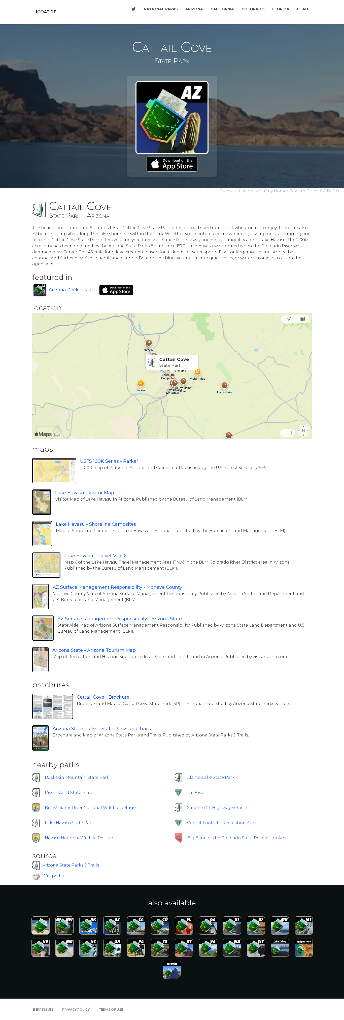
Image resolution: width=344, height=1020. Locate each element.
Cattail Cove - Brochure (103, 697)
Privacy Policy (76, 1009)
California (222, 9)
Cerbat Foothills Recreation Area (221, 822)
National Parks (161, 9)
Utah (302, 9)
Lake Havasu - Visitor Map (84, 493)
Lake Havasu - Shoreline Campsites (96, 524)
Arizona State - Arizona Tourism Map (94, 650)
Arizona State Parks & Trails (70, 865)
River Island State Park (68, 792)
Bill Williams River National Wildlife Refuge (90, 807)
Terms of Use (111, 1009)
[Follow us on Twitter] (133, 9)
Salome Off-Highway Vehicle (217, 807)
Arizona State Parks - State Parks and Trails (102, 728)
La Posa (195, 792)
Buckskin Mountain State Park (77, 777)
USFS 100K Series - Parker (109, 461)
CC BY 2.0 (329, 191)
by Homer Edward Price (269, 191)
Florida (280, 9)
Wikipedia (53, 876)
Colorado (253, 9)
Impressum (43, 1009)
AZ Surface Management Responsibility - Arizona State (119, 619)
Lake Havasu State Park (69, 822)
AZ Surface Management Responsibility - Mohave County (117, 587)
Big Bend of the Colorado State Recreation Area (237, 838)
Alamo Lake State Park (211, 777)
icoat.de (46, 12)
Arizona (194, 9)
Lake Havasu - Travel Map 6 (95, 556)
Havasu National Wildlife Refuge (79, 838)
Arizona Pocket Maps (73, 290)
